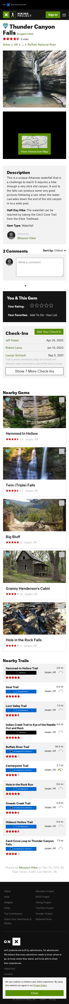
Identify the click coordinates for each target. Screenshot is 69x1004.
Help (6, 896)
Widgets (8, 902)
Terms (42, 999)
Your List (51, 315)
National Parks (44, 919)
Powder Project (44, 913)
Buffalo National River (42, 44)
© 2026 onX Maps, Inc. (24, 999)
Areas (6, 44)
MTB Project (42, 896)
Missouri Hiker (26, 238)
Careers (8, 974)
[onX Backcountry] (14, 5)
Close (34, 993)
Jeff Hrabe (12, 340)
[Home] (19, 14)
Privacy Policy (40, 985)
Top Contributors (13, 913)
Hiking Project (43, 902)
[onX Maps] (12, 944)
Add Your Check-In (49, 331)
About (7, 891)
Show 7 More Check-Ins (34, 371)
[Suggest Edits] (25, 33)
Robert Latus (14, 347)
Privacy (52, 999)
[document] (34, 988)
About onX (10, 968)
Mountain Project (45, 891)
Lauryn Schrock (16, 355)
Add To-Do (37, 315)
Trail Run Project (44, 907)
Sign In (53, 14)
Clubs (7, 907)
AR (16, 44)
